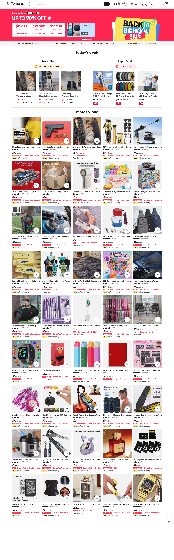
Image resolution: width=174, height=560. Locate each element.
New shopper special (87, 24)
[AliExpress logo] (15, 4)
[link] (35, 30)
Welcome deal (87, 20)
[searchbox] (67, 4)
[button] (107, 4)
